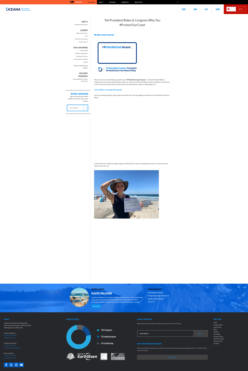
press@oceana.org (10, 358)
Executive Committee (81, 39)
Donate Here (172, 357)
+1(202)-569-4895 (10, 345)
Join (195, 9)
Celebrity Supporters (81, 53)
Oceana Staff (84, 50)
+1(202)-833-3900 (10, 335)
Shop (218, 9)
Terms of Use (218, 341)
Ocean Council (83, 42)
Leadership (84, 30)
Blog (215, 329)
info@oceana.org (9, 338)
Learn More (96, 306)
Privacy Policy (218, 336)
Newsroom (125, 2)
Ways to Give (138, 2)
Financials (217, 334)
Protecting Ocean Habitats (158, 296)
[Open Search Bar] (177, 2)
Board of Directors (82, 33)
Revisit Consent (219, 339)
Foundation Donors (82, 56)
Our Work (112, 2)
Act (206, 9)
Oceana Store (218, 325)
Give (184, 9)
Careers (216, 332)
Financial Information (81, 24)
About (101, 2)
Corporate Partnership (81, 59)
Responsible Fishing (155, 299)
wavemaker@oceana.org (12, 348)
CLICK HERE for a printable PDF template (108, 90)
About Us (85, 22)
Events (86, 62)
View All (150, 302)
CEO (86, 36)
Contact (216, 343)
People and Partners (81, 48)
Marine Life (217, 327)
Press (215, 322)
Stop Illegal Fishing (155, 292)
